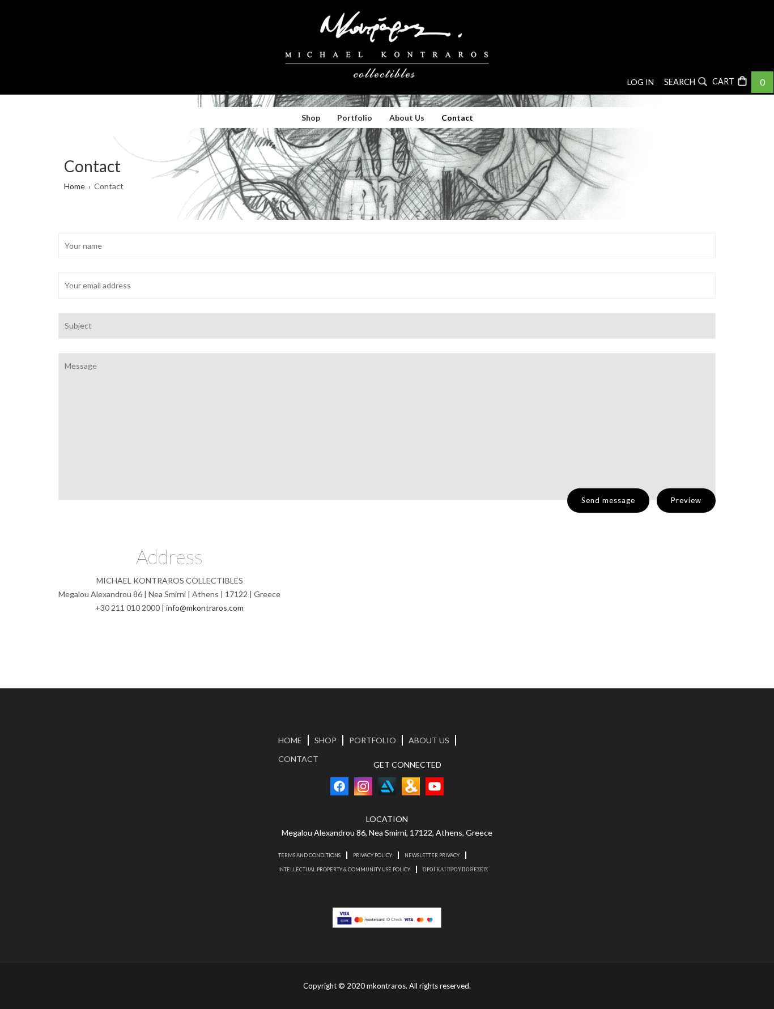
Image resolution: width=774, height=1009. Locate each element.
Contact (457, 117)
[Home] (387, 44)
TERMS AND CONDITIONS (309, 855)
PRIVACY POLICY (372, 855)
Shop (310, 117)
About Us (406, 117)
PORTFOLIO (372, 740)
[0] (731, 80)
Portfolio (354, 117)
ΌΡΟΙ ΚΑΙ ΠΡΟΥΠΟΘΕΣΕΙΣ (455, 869)
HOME (290, 740)
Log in (640, 82)
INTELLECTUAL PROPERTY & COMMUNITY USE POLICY (344, 869)
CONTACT (298, 759)
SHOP (325, 740)
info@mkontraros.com (205, 607)
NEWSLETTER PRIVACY (432, 855)
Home (74, 186)
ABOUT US (429, 740)
